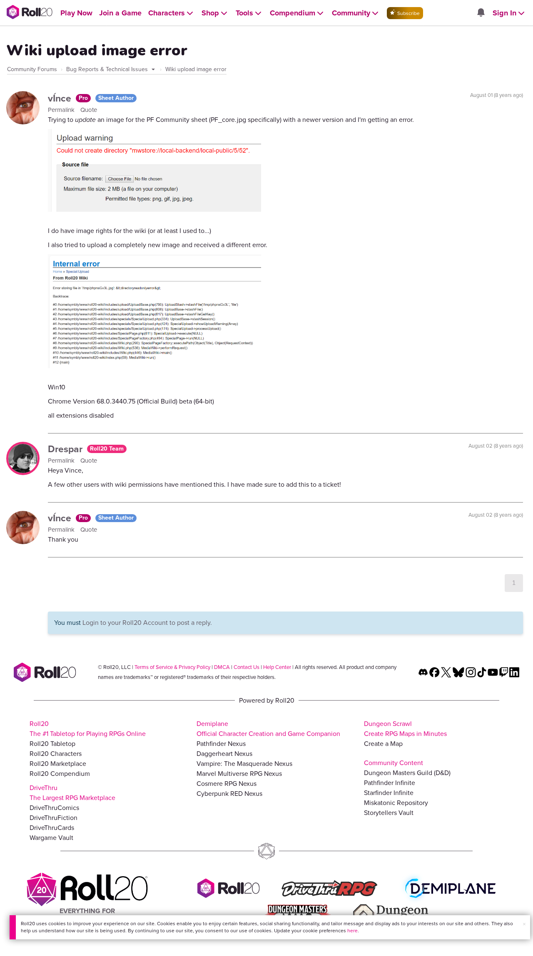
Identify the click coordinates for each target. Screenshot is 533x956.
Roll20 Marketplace (58, 763)
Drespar (66, 449)
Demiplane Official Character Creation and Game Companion (268, 728)
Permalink (62, 109)
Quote (88, 109)
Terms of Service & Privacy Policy (172, 667)
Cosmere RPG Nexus (227, 783)
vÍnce (61, 98)
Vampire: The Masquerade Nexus (244, 763)
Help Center (277, 667)
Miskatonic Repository (396, 802)
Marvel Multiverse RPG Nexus (239, 773)
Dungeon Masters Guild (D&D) (407, 773)
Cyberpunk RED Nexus (229, 793)
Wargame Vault (51, 837)
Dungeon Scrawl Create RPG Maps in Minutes (405, 728)
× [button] (524, 924)
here (352, 930)
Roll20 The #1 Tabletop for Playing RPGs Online (88, 728)
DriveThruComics (54, 807)
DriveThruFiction (53, 817)
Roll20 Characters (56, 753)
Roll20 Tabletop (52, 743)
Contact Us (246, 667)
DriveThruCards (52, 827)
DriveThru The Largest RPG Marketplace (72, 792)
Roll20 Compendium (60, 773)
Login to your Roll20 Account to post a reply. (147, 622)
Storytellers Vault (388, 812)
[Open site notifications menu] (480, 13)
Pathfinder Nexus (221, 743)
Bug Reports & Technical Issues (107, 69)
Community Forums (32, 69)
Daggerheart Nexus (224, 753)
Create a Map (383, 743)
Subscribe (408, 13)
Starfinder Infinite (388, 792)
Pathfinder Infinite (389, 783)
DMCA (222, 667)
